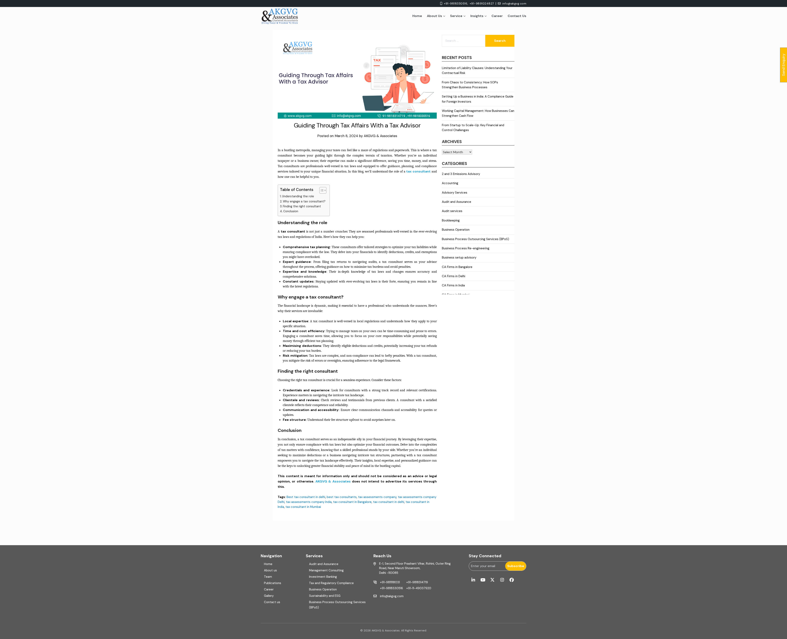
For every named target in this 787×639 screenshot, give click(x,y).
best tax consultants (342, 497)
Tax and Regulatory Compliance (331, 583)
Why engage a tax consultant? (304, 201)
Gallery (269, 596)
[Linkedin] (473, 580)
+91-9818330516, (456, 3)
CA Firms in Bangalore (457, 267)
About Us (434, 16)
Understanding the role (298, 196)
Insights (476, 16)
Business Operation (456, 230)
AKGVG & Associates (380, 136)
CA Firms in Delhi (453, 276)
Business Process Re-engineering (465, 248)
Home (417, 16)
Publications (272, 583)
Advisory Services (454, 193)
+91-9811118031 (390, 582)
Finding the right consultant (302, 206)
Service (456, 16)
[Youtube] (482, 580)
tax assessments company (377, 497)
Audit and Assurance (456, 202)
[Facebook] (511, 580)
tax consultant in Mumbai (303, 507)
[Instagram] (502, 580)
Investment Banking (323, 577)
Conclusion (290, 211)
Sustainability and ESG (324, 596)
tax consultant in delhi (388, 502)
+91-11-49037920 (418, 588)
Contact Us (517, 16)
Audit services (452, 211)
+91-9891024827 (482, 3)
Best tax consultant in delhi (306, 497)
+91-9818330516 (391, 588)
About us (270, 570)
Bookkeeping (451, 220)
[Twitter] (492, 580)
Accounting (450, 183)
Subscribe (515, 566)
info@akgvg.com (514, 3)
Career (497, 16)
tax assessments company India (309, 502)
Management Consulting (326, 570)
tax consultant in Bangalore (352, 502)
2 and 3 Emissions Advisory (461, 174)
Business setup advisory (459, 257)
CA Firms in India (453, 285)
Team (268, 577)
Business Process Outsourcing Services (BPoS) (475, 239)
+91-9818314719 (417, 582)
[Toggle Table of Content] (320, 190)
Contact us (272, 602)
